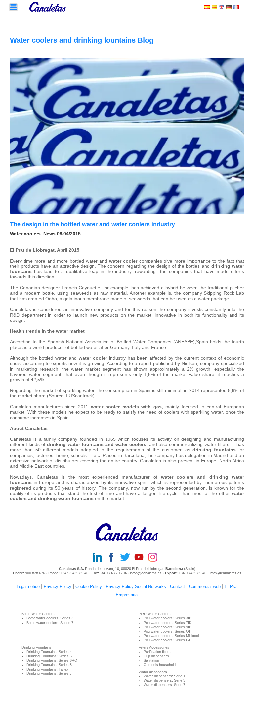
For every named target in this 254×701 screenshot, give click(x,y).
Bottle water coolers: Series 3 (49, 618)
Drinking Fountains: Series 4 (49, 652)
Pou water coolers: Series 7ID (167, 623)
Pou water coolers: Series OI (167, 631)
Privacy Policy (57, 586)
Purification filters (157, 652)
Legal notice (28, 586)
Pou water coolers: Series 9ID (167, 627)
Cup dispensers (156, 656)
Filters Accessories (154, 647)
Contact (177, 586)
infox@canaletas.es (225, 573)
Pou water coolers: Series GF (167, 640)
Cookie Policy (88, 586)
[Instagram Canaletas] (155, 557)
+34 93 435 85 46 (74, 573)
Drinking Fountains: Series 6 (49, 656)
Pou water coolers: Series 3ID (167, 618)
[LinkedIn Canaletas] (99, 557)
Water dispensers (153, 672)
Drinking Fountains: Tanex (47, 669)
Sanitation (151, 660)
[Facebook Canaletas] (113, 557)
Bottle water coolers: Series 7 (49, 623)
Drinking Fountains (36, 647)
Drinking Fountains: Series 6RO (51, 660)
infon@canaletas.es (146, 573)
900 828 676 (35, 573)
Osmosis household (160, 665)
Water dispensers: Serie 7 (164, 685)
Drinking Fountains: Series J (49, 673)
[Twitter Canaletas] (127, 557)
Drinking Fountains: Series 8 (49, 665)
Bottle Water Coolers (38, 614)
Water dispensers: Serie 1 (164, 676)
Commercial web (205, 586)
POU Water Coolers (155, 614)
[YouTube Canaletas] (141, 557)
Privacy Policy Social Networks (136, 586)
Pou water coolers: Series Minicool (171, 636)
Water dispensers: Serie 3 (164, 680)
